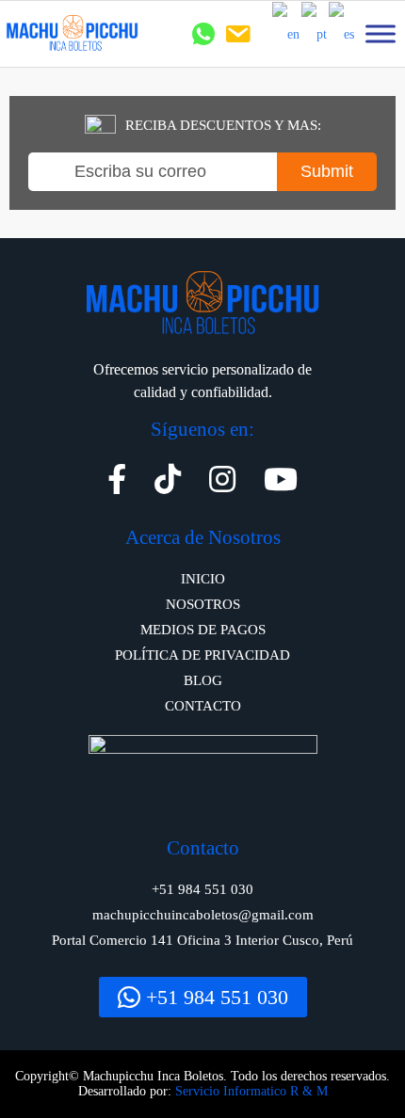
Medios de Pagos (203, 629)
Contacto (203, 705)
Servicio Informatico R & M (251, 1091)
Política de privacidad (202, 655)
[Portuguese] (315, 33)
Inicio (203, 578)
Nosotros (203, 604)
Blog (203, 680)
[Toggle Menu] (380, 33)
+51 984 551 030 (214, 997)
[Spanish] (342, 33)
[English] (286, 33)
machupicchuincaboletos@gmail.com (203, 914)
